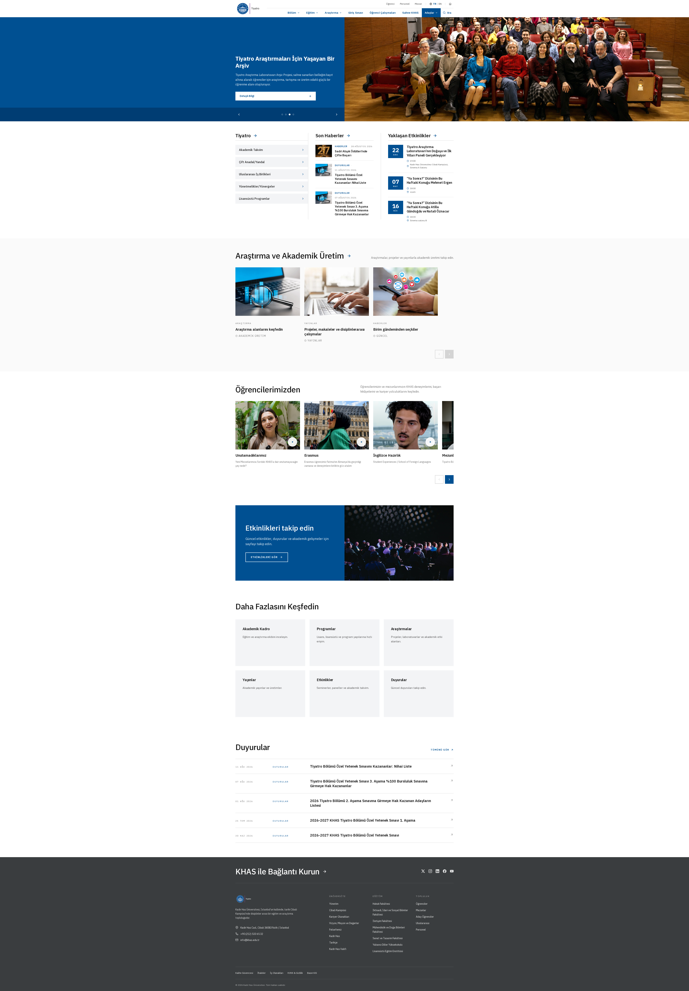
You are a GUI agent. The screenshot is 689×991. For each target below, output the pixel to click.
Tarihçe (333, 942)
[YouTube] (452, 871)
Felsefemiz (335, 929)
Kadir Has (334, 936)
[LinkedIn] (437, 871)
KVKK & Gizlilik (295, 972)
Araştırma (331, 12)
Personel (404, 3)
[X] (423, 871)
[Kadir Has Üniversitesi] (241, 8)
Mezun (418, 3)
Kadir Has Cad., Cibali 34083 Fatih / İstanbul (264, 927)
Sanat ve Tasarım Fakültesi (388, 938)
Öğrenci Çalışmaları (383, 12)
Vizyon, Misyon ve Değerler (344, 923)
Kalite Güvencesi (244, 972)
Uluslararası (422, 923)
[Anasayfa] (450, 4)
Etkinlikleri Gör (264, 557)
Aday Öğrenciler (425, 916)
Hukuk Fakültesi (381, 903)
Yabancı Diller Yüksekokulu (387, 944)
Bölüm (292, 12)
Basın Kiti (312, 972)
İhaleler (261, 972)
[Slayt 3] (289, 114)
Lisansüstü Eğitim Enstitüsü (388, 951)
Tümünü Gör (440, 749)
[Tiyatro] (255, 8)
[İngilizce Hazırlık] (405, 425)
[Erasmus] (336, 425)
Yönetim (333, 903)
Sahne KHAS (410, 12)
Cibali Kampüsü (337, 910)
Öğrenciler (422, 903)
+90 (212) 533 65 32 (251, 934)
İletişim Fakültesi (382, 921)
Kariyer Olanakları (339, 916)
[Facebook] (444, 871)
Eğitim (310, 12)
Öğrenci (390, 3)
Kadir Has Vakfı (337, 949)
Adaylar (429, 12)
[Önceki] (239, 114)
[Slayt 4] (293, 114)
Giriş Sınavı (355, 12)
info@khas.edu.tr (249, 940)
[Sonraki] (336, 114)
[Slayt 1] (282, 114)
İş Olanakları (276, 972)
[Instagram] (430, 871)
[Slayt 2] (286, 114)
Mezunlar (421, 910)
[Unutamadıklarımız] (267, 425)
